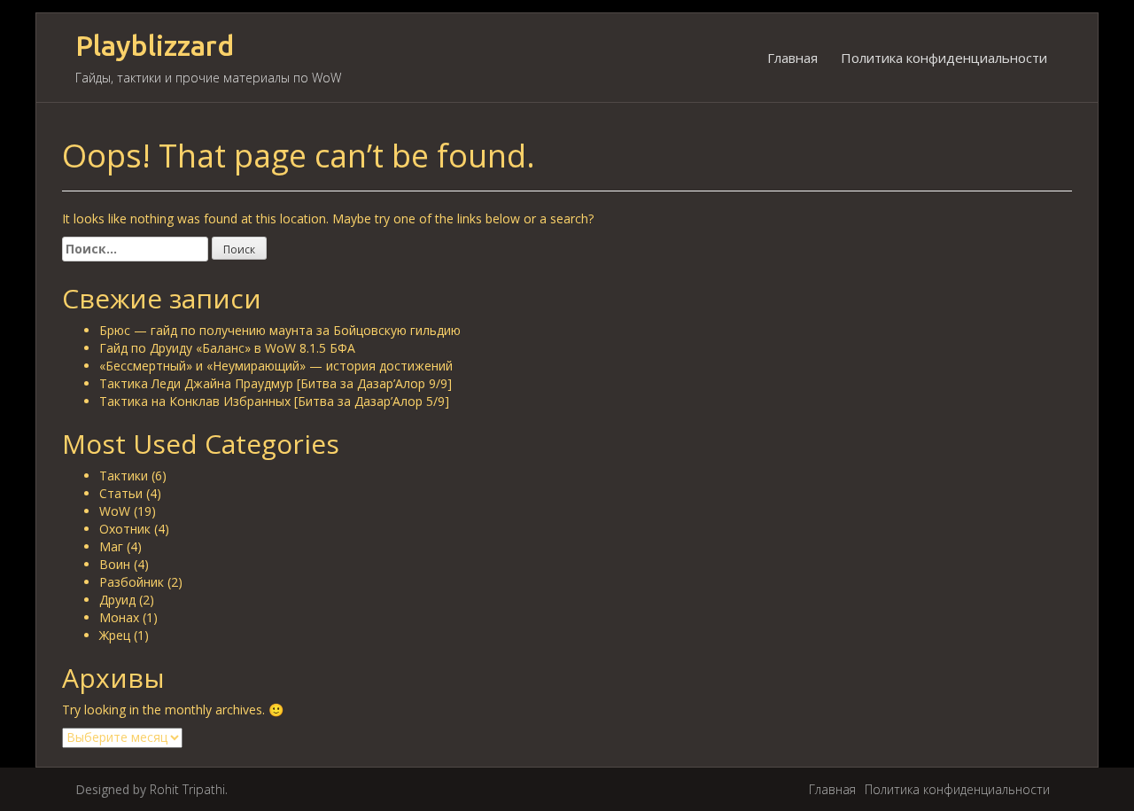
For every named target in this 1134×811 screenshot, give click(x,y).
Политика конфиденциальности (944, 57)
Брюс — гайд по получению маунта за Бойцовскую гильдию (280, 330)
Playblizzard (154, 45)
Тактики (123, 475)
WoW (114, 511)
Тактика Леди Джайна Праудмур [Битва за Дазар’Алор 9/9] (275, 383)
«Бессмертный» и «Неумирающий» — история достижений (276, 365)
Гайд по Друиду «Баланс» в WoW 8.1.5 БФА (227, 347)
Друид (117, 599)
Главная (792, 57)
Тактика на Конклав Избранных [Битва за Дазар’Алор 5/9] (274, 401)
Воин (114, 564)
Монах (119, 617)
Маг (111, 546)
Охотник (125, 528)
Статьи (121, 493)
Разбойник (131, 581)
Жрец (114, 635)
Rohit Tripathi (187, 789)
